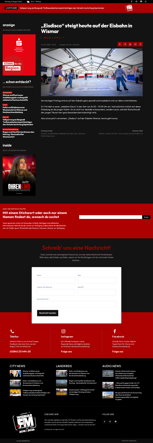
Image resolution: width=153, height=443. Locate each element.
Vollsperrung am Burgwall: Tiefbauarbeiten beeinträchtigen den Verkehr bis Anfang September (18, 122)
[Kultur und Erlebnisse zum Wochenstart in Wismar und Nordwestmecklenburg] (15, 383)
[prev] (112, 8)
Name (39, 275)
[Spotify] (115, 421)
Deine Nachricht (42, 299)
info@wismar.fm (58, 429)
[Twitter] (125, 44)
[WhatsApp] (130, 44)
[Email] (135, 44)
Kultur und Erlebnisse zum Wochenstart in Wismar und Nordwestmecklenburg (15, 110)
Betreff (81, 287)
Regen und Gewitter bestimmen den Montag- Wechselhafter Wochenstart (53, 8)
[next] (116, 8)
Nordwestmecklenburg (10, 129)
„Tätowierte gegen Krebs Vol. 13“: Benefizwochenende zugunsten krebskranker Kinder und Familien (127, 385)
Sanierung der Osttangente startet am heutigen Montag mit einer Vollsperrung (81, 392)
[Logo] (129, 7)
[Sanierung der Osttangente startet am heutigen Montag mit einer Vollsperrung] (61, 392)
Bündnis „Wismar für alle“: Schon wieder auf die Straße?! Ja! (121, 133)
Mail (79, 275)
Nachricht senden (47, 313)
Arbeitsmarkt (7, 92)
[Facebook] (120, 44)
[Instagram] (110, 421)
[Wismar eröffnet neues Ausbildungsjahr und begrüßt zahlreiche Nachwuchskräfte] (15, 373)
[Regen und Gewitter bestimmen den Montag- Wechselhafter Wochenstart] (61, 383)
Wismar (47, 38)
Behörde (6, 117)
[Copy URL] (140, 44)
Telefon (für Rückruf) (44, 287)
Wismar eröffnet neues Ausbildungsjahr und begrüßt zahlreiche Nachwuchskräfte (15, 97)
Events (5, 105)
